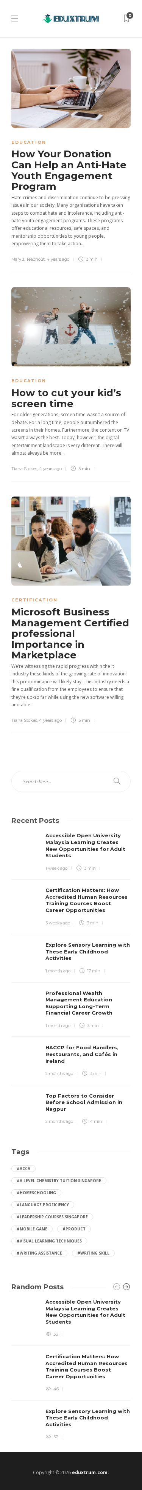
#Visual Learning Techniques (49, 1241)
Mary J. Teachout (28, 259)
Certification (34, 600)
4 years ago (58, 259)
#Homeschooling (36, 1192)
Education (28, 142)
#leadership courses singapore (52, 1216)
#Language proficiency (43, 1204)
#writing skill (93, 1253)
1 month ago (57, 970)
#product (74, 1229)
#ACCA (23, 1168)
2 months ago (59, 1073)
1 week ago (56, 868)
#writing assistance (39, 1253)
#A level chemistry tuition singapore (59, 1180)
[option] (71, 1370)
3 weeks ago (57, 923)
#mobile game (32, 1229)
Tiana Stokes (24, 468)
